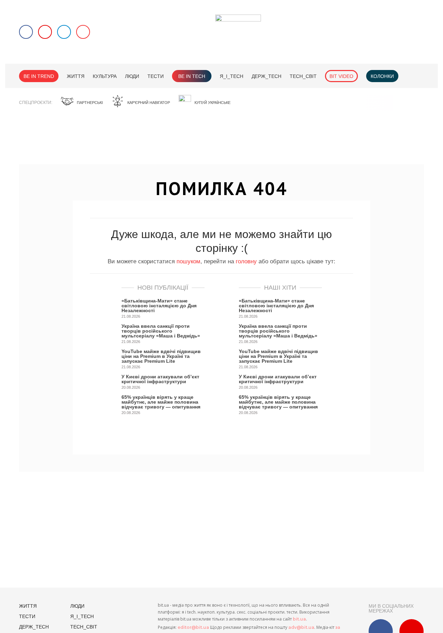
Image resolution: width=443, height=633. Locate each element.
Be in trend (39, 76)
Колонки (382, 76)
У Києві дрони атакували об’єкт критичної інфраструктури (160, 379)
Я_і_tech (231, 76)
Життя (75, 76)
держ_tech (266, 76)
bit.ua (299, 619)
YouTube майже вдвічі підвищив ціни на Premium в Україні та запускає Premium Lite (161, 356)
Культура (105, 76)
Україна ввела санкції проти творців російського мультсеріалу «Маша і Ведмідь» (160, 331)
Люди (132, 76)
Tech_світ (303, 76)
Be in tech (191, 76)
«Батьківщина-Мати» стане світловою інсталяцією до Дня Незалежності (159, 305)
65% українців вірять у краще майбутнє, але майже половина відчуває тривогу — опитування (160, 402)
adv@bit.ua (301, 627)
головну (246, 261)
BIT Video (341, 76)
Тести (155, 76)
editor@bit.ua (193, 627)
